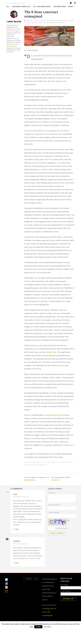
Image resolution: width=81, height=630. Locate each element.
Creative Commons (51, 462)
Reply (17, 529)
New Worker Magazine (15, 3)
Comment (51, 493)
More (70, 7)
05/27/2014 (29, 20)
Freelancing (50, 20)
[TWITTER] (71, 3)
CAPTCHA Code (61, 528)
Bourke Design (11, 46)
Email (53, 512)
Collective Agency (13, 31)
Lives (64, 20)
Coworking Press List (21, 7)
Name (54, 505)
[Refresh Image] (68, 520)
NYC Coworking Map (41, 7)
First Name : (65, 585)
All (7, 7)
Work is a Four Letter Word (53, 22)
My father (28, 149)
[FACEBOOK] (75, 3)
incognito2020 (42, 464)
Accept (38, 627)
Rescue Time (51, 352)
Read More (47, 627)
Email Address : (66, 591)
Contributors (59, 7)
